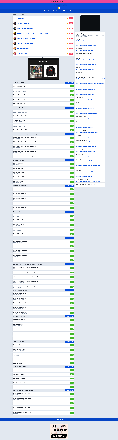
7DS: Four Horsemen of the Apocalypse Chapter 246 (25, 281)
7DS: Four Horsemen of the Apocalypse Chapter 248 (25, 272)
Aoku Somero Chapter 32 (19, 370)
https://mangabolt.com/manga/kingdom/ (85, 59)
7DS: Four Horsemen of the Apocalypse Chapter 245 (25, 286)
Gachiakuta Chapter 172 (19, 329)
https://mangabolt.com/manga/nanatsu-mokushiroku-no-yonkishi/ (90, 78)
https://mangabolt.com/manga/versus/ (84, 122)
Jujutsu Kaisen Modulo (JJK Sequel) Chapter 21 (24, 156)
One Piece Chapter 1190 (19, 90)
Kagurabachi (51, 11)
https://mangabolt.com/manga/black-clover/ (85, 89)
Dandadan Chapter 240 (19, 363)
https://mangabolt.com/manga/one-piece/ (85, 40)
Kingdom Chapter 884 (18, 168)
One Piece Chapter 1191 (23, 23)
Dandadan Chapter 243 (19, 349)
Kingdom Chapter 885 (23, 48)
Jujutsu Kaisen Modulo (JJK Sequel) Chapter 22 (24, 151)
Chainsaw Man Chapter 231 (20, 246)
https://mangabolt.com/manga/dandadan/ (85, 171)
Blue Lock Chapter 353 (18, 233)
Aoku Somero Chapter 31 (19, 374)
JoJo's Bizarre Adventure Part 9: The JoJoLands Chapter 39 (32, 33)
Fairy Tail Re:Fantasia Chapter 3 (25, 43)
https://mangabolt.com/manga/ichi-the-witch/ (86, 64)
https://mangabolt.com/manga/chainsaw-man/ (86, 74)
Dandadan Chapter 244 (23, 53)
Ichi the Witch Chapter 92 (19, 303)
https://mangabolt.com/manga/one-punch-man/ (86, 99)
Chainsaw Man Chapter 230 (20, 250)
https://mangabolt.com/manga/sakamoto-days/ (86, 45)
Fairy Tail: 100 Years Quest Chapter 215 (22, 407)
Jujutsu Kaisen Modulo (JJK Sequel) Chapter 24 (24, 142)
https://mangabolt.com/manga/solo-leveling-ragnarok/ (87, 118)
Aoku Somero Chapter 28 (19, 387)
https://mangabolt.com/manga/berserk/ (84, 103)
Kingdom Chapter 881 (18, 181)
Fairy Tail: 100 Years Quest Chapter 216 (22, 403)
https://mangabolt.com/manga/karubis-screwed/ (86, 160)
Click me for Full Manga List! (59, 1)
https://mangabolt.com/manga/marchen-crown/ (86, 156)
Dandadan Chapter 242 (19, 354)
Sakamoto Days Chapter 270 (20, 115)
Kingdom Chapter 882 (18, 177)
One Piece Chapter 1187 (19, 103)
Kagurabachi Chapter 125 (19, 203)
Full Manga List (21, 18)
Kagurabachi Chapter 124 (19, 207)
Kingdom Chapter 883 (18, 172)
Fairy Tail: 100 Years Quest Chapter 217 (22, 398)
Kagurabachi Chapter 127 (19, 193)
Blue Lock (72, 11)
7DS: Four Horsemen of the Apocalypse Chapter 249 (25, 267)
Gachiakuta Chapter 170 (19, 338)
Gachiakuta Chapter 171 (19, 334)
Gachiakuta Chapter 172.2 (19, 324)
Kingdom (58, 11)
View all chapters (69, 82)
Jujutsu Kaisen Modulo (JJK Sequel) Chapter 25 (24, 137)
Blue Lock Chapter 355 (18, 224)
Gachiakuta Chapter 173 (19, 319)
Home (29, 11)
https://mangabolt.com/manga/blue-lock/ (85, 69)
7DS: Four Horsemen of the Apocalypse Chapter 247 (25, 276)
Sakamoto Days (43, 11)
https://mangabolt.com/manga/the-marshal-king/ (86, 151)
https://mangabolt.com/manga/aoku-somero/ (86, 186)
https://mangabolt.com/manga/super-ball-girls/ (86, 146)
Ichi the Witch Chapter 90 (19, 312)
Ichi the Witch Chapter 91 (19, 307)
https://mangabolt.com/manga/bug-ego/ (84, 127)
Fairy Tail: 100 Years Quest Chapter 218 (27, 38)
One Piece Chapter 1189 (19, 94)
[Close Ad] (57, 57)
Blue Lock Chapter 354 (18, 229)
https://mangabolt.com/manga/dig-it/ (84, 176)
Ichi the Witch (65, 11)
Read (71, 18)
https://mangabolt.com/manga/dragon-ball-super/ (86, 113)
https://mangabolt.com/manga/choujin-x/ (85, 108)
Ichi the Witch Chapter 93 (19, 298)
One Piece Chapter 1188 (19, 99)
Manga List (34, 11)
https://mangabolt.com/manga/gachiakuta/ (85, 94)
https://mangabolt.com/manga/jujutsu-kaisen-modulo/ (87, 55)
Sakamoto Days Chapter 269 (20, 120)
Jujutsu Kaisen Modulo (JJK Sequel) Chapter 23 (24, 146)
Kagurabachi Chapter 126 (19, 198)
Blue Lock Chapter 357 (18, 215)
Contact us (79, 11)
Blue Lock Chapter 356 (18, 219)
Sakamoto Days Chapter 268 (20, 125)
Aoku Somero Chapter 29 (19, 382)
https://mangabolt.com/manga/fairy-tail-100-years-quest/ (88, 181)
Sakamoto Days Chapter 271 (20, 111)
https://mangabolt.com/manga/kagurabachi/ (85, 50)
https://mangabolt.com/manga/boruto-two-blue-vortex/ (88, 141)
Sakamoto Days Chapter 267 (20, 129)
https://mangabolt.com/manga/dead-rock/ (85, 137)
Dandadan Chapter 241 (19, 359)
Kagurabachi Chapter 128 (19, 189)
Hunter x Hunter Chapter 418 (25, 28)
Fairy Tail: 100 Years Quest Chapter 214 (22, 412)
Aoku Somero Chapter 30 (19, 378)
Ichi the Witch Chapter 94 (19, 293)
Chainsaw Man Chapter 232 (20, 241)
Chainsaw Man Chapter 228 (20, 260)
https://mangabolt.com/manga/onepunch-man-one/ (87, 132)
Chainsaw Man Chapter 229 (20, 255)
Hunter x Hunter (87, 11)
